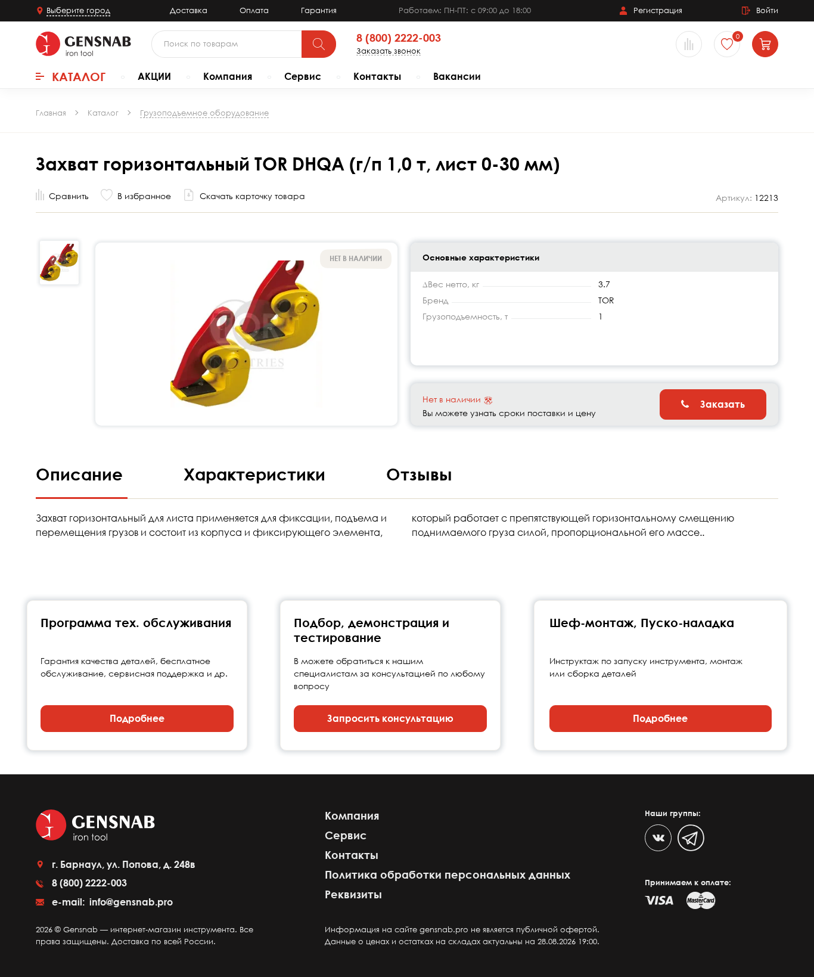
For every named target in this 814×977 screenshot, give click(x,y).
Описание (82, 474)
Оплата (254, 10)
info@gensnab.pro (130, 902)
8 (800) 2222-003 (398, 38)
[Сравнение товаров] (689, 44)
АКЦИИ (154, 76)
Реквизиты (353, 894)
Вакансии (457, 76)
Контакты (377, 76)
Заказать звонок (388, 50)
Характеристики (257, 474)
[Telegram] (691, 837)
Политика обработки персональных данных (447, 874)
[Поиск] (319, 44)
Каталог (78, 76)
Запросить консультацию (390, 718)
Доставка (188, 10)
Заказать (721, 404)
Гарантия (319, 10)
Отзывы (419, 474)
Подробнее (137, 718)
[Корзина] (765, 44)
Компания (227, 76)
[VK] (658, 837)
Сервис (302, 76)
